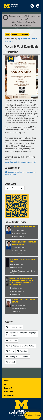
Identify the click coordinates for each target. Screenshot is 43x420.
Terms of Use (8, 388)
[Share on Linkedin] (22, 188)
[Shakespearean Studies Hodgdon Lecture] (8, 302)
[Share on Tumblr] (17, 188)
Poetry (11, 351)
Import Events (9, 395)
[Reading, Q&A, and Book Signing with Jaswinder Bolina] (8, 245)
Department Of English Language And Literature (21, 333)
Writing (11, 362)
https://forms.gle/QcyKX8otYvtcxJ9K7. (20, 162)
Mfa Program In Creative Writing (21, 346)
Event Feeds (8, 391)
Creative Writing (15, 327)
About (6, 380)
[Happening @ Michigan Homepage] (6, 10)
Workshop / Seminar (20, 34)
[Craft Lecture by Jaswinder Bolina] (8, 229)
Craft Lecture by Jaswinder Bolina (23, 227)
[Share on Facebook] (12, 188)
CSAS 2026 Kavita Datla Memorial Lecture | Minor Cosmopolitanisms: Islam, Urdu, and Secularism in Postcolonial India (21, 281)
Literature (12, 340)
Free (7, 34)
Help (6, 384)
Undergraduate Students (18, 356)
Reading (23, 351)
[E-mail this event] (7, 188)
